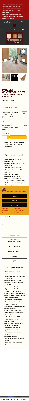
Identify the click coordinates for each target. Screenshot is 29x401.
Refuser (14, 200)
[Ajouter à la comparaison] (5, 224)
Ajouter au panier (18, 137)
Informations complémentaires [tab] (14, 240)
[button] (26, 189)
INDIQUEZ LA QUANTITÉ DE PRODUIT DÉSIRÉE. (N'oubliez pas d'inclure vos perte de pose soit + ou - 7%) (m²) (10, 117)
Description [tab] (14, 235)
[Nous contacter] (21, 21)
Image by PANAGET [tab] (14, 251)
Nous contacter (21, 23)
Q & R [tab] (14, 261)
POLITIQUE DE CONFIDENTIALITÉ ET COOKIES (7, 210)
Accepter (14, 196)
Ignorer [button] (25, 10)
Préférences (14, 205)
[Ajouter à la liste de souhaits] (2, 224)
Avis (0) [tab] (14, 256)
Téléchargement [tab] (14, 246)
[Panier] (23, 29)
